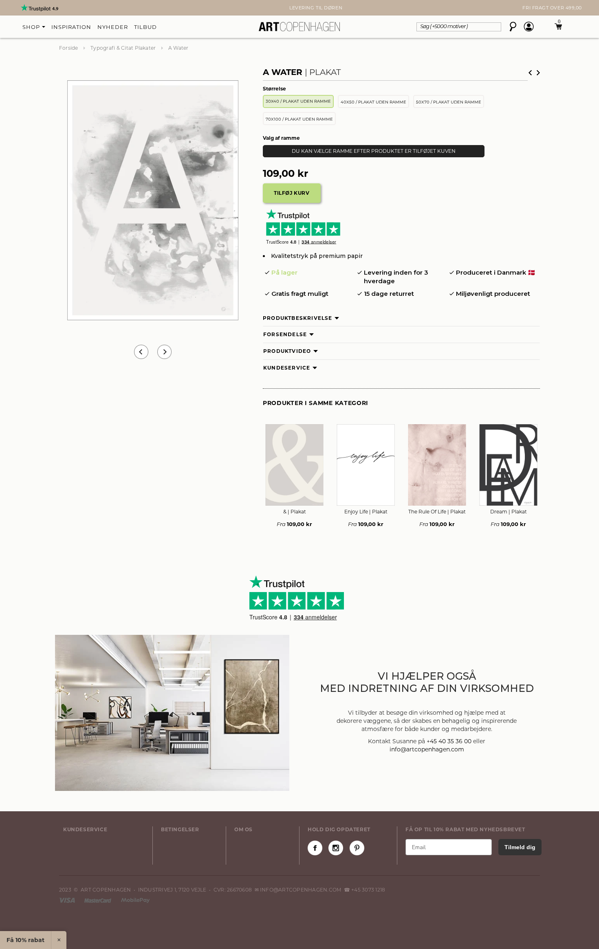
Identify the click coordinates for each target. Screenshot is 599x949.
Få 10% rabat (25, 940)
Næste (538, 72)
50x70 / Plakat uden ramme (448, 102)
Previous (141, 352)
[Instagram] (335, 848)
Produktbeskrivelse (298, 318)
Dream (508, 512)
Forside (68, 48)
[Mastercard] (98, 900)
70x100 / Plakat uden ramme (299, 119)
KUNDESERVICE (85, 829)
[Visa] (67, 900)
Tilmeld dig (519, 847)
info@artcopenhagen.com (427, 749)
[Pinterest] (357, 848)
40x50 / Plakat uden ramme (373, 102)
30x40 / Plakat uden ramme (298, 101)
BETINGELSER (180, 829)
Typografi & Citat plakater (123, 48)
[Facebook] (315, 848)
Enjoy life (366, 512)
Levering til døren (299, 8)
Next (63, 8)
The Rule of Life (437, 512)
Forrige (530, 72)
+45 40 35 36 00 (449, 741)
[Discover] (135, 900)
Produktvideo (287, 351)
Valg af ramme (281, 138)
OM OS (243, 829)
